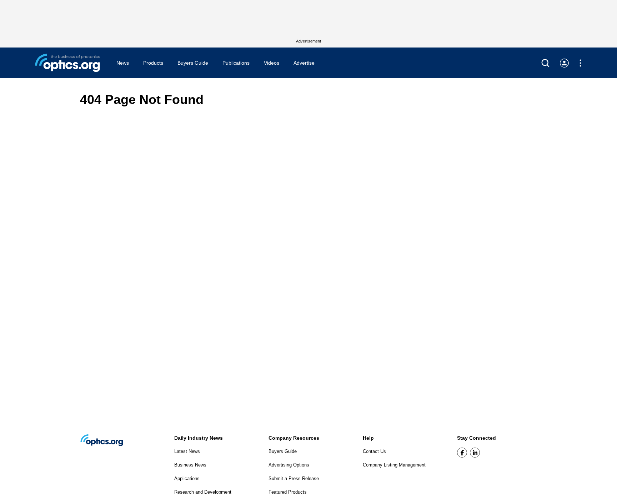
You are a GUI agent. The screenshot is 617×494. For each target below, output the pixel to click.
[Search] (545, 63)
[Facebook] (462, 453)
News (122, 63)
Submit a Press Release (294, 478)
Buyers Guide (192, 63)
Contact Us (374, 451)
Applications (187, 478)
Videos (271, 63)
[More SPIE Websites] (580, 63)
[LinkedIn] (475, 453)
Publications (236, 63)
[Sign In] (564, 63)
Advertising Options (289, 465)
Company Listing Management (394, 465)
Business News (190, 465)
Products (153, 63)
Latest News (187, 451)
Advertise (304, 63)
